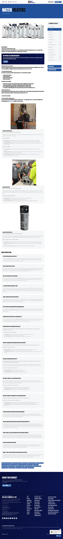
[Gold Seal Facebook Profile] (5, 518)
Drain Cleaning (37, 502)
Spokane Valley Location (6, 505)
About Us (28, 507)
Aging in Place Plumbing (52, 54)
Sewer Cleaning (50, 507)
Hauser (38, 527)
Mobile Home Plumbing (52, 44)
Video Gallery (29, 508)
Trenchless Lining (51, 502)
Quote (57, 2)
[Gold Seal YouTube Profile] (8, 518)
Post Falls (3, 528)
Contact (28, 514)
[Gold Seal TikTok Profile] (12, 518)
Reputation (29, 505)
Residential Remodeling (52, 514)
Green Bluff (34, 527)
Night (4, 534)
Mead (46, 527)
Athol (3, 527)
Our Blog (28, 510)
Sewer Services (51, 66)
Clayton (11, 527)
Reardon (9, 528)
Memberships (29, 500)
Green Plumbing (51, 57)
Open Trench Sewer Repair (52, 505)
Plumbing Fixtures (51, 52)
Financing (28, 503)
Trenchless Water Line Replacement (54, 500)
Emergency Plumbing (52, 26)
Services (28, 498)
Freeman (31, 527)
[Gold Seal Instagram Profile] (6, 518)
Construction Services (52, 69)
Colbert (17, 527)
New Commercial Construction (53, 510)
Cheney (8, 527)
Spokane (15, 528)
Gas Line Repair (37, 505)
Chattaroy (5, 527)
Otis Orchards (58, 527)
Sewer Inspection (51, 508)
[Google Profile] (3, 518)
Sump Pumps (36, 508)
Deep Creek (20, 527)
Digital (7, 534)
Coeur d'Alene (14, 527)
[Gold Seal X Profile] (10, 518)
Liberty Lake (43, 527)
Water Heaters (51, 29)
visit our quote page (7, 481)
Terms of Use (48, 534)
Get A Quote (6, 61)
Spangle (12, 528)
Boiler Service (50, 47)
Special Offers (29, 502)
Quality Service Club (51, 59)
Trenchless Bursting (51, 503)
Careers (28, 512)
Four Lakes (28, 527)
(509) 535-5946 (50, 2)
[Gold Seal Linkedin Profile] (14, 518)
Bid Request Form (37, 497)
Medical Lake (49, 527)
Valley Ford (18, 528)
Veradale (21, 528)
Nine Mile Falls (53, 527)
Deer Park (23, 527)
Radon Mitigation (51, 49)
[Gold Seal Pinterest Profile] (16, 518)
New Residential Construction (53, 512)
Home (28, 497)
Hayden (40, 527)
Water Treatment (51, 39)
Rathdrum (6, 528)
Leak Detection (51, 34)
